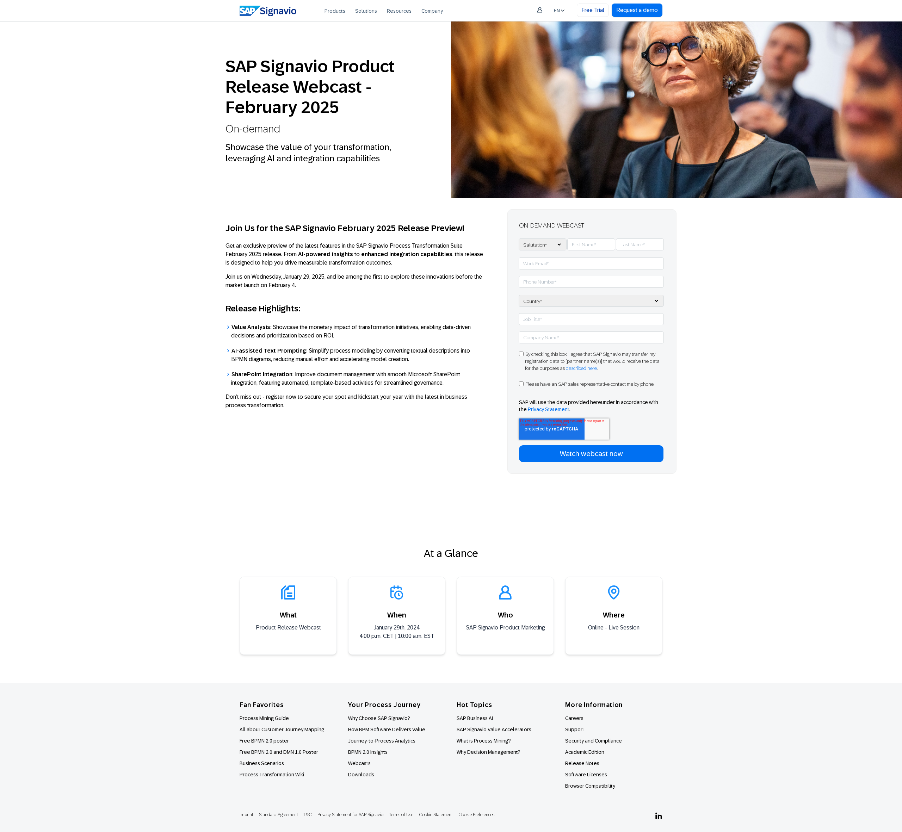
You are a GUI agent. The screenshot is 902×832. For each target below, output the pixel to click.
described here (581, 368)
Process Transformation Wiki (272, 774)
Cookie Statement (436, 814)
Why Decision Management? (488, 752)
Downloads (361, 774)
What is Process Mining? (484, 741)
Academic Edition (584, 752)
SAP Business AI (475, 718)
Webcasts (359, 763)
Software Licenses (586, 774)
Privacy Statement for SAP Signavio (350, 814)
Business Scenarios (262, 763)
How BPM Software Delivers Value (386, 729)
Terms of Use (401, 814)
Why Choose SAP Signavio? (379, 718)
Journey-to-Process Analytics (382, 741)
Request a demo (637, 10)
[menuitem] (335, 10)
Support (574, 729)
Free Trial (592, 10)
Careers (574, 718)
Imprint (246, 814)
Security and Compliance (593, 741)
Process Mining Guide (264, 718)
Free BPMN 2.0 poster (264, 741)
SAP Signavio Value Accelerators (494, 729)
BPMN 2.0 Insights (368, 752)
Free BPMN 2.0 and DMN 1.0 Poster (279, 752)
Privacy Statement (548, 409)
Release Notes (582, 763)
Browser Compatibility (590, 786)
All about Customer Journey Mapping (282, 729)
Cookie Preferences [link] (476, 814)
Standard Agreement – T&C (285, 814)
